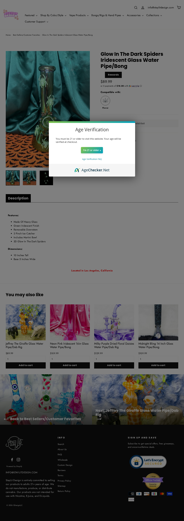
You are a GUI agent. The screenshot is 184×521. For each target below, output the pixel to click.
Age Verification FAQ (92, 159)
